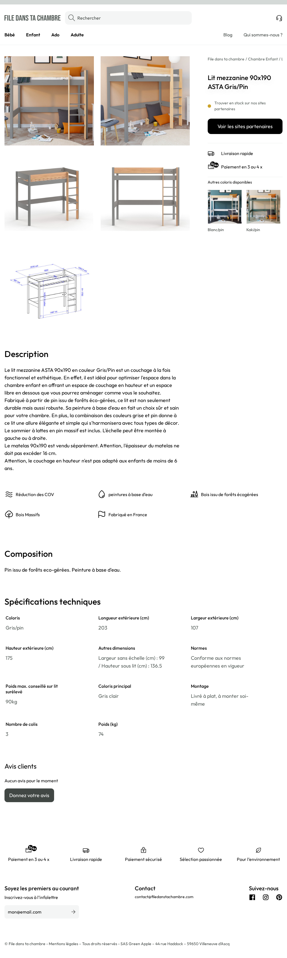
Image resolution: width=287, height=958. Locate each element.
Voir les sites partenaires (245, 126)
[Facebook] (252, 897)
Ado (55, 34)
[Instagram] (265, 897)
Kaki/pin (253, 229)
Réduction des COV (35, 494)
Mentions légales (64, 943)
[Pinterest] (279, 897)
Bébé (9, 34)
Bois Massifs (28, 514)
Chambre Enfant (263, 59)
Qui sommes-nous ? (263, 34)
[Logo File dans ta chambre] (32, 18)
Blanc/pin (216, 229)
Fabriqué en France (127, 514)
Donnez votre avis (29, 795)
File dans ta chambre (226, 59)
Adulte (77, 34)
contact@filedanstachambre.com (164, 896)
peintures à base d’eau (130, 494)
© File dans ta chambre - (26, 943)
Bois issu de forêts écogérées (229, 494)
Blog (227, 34)
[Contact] (279, 18)
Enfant (33, 34)
